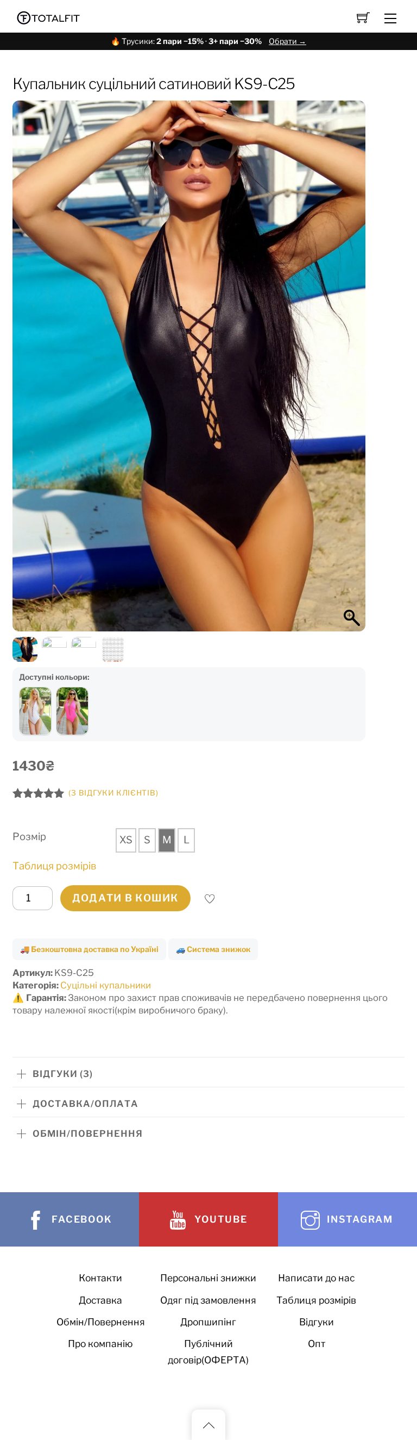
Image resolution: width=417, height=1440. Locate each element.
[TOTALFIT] (48, 17)
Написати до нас (316, 1278)
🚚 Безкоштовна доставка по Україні (89, 949)
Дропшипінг (208, 1322)
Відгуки (316, 1322)
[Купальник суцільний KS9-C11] (35, 711)
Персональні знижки (208, 1278)
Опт (316, 1343)
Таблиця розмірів (54, 866)
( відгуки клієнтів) (113, 792)
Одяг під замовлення (208, 1300)
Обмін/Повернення (100, 1322)
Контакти (100, 1278)
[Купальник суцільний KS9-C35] (72, 711)
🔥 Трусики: (208, 41)
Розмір (29, 836)
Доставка (100, 1300)
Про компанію (100, 1343)
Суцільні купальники (105, 985)
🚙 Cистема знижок (213, 949)
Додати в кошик (125, 898)
